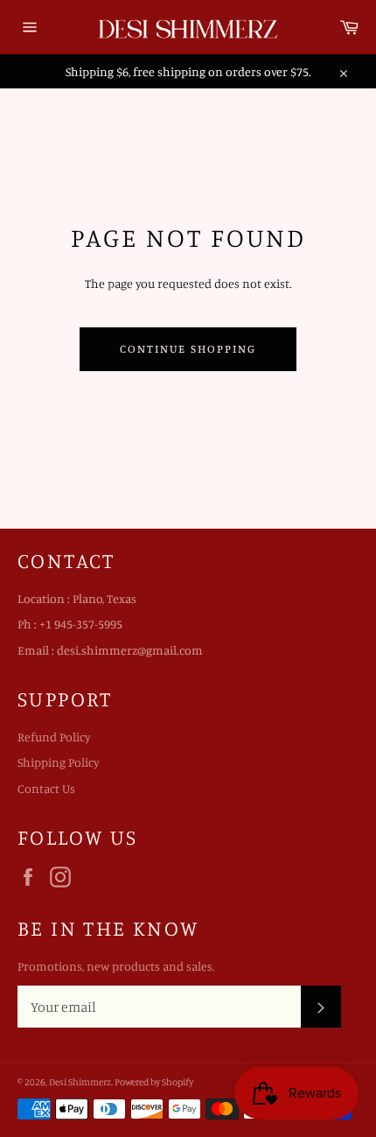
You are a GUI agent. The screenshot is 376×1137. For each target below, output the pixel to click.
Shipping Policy (58, 761)
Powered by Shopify (154, 1082)
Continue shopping (187, 348)
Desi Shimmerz (80, 1082)
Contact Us (46, 788)
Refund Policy (54, 736)
